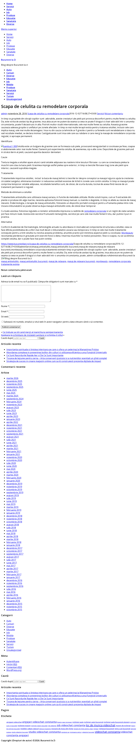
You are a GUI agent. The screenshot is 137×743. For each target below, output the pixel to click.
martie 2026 (12, 378)
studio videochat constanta (45, 731)
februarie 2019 (13, 510)
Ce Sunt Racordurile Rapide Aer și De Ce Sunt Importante (34, 355)
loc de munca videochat (100, 725)
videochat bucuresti (88, 732)
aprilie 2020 (12, 471)
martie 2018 (12, 539)
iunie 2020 (11, 466)
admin (4, 113)
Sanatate (11, 21)
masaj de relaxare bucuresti (81, 261)
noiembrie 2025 (14, 384)
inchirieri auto (78, 722)
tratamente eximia (10, 264)
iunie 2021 (11, 442)
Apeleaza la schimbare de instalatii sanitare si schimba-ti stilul (32, 335)
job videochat (52, 726)
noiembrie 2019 (14, 486)
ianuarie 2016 (13, 600)
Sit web (4, 316)
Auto (9, 9)
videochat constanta (107, 732)
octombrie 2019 (14, 489)
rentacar (95, 729)
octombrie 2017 (14, 551)
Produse (10, 15)
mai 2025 (10, 392)
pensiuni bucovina (45, 729)
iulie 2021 (11, 439)
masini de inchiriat (123, 725)
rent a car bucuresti (122, 728)
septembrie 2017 (14, 553)
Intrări (11, 664)
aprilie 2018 (12, 536)
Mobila (9, 84)
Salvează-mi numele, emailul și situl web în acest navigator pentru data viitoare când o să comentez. (53, 321)
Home (9, 3)
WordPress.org (14, 670)
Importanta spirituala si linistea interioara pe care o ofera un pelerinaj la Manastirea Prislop (52, 349)
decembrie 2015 (14, 603)
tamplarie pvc (65, 732)
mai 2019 (10, 504)
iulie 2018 (11, 527)
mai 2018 (10, 533)
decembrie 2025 (14, 381)
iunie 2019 (11, 501)
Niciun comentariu (113, 113)
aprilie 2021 (12, 445)
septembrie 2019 (14, 492)
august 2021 (12, 436)
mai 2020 (10, 469)
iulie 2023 (11, 410)
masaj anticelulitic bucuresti (33, 261)
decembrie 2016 (14, 580)
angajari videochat (14, 722)
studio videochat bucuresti (20, 732)
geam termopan (67, 722)
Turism (10, 96)
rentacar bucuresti (106, 728)
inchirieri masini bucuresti (39, 726)
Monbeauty (127, 232)
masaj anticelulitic (10, 261)
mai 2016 (10, 592)
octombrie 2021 (14, 430)
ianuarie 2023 (13, 419)
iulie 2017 (11, 559)
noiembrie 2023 (14, 404)
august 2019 (12, 495)
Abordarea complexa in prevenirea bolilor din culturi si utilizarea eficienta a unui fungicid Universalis (56, 352)
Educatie (10, 18)
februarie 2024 (13, 401)
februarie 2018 (13, 542)
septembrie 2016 (14, 586)
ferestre (59, 722)
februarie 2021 (13, 451)
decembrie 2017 (14, 548)
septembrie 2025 (14, 387)
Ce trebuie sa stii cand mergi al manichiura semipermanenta (33, 332)
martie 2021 (12, 448)
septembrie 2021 (14, 433)
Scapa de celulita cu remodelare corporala (48, 113)
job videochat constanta (71, 725)
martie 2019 (12, 507)
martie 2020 (12, 474)
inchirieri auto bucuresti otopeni (117, 722)
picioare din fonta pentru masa (83, 729)
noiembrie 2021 (14, 428)
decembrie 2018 (14, 515)
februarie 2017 (13, 574)
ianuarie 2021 (13, 454)
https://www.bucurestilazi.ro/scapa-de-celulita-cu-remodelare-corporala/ (37, 243)
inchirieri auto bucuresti (93, 722)
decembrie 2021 (14, 425)
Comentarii (14, 667)
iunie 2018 (11, 530)
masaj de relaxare (57, 261)
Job (8, 12)
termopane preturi (76, 732)
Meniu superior (9, 29)
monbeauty (102, 261)
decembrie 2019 (14, 483)
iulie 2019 (11, 498)
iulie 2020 (11, 463)
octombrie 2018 (14, 521)
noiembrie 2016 (14, 583)
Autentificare (12, 661)
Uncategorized (14, 99)
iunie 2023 (11, 413)
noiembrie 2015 (14, 606)
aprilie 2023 (12, 416)
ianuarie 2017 (13, 577)
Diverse (10, 24)
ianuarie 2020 (13, 480)
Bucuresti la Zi (8, 59)
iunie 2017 (11, 562)
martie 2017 (12, 571)
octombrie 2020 (14, 460)
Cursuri (10, 72)
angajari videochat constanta (39, 721)
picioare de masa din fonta (62, 728)
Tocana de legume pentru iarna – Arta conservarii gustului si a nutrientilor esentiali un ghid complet (56, 358)
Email (4, 311)
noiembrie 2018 (14, 518)
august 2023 (12, 407)
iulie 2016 (11, 589)
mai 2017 (10, 565)
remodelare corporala (95, 211)
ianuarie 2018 (13, 545)
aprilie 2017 (12, 568)
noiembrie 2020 (14, 457)
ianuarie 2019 (13, 512)
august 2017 (12, 556)
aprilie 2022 (12, 422)
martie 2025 (12, 395)
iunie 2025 (11, 389)
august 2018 (12, 524)
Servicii (10, 6)
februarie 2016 (13, 597)
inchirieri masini (24, 725)
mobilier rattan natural (29, 728)
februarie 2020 (13, 477)
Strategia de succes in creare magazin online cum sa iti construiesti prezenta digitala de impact (53, 361)
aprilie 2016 (12, 594)
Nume (5, 306)
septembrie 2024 (14, 398)
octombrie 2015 (14, 609)
